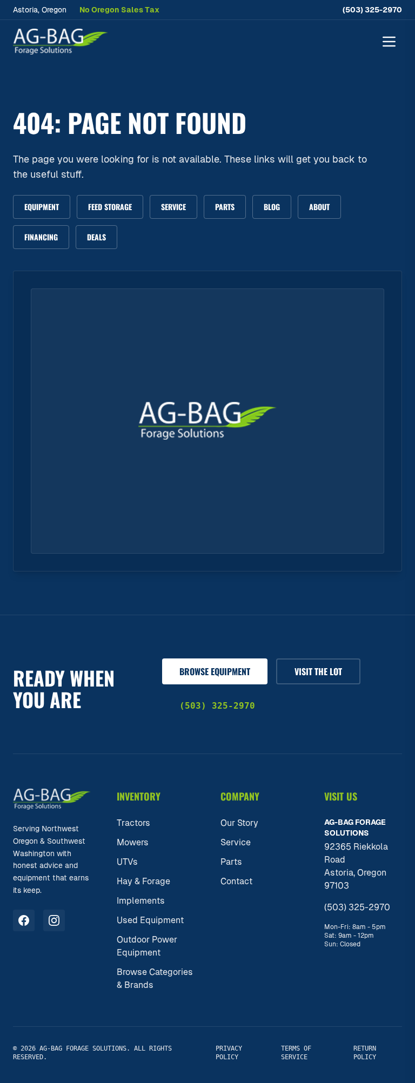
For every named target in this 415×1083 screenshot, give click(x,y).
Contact (236, 881)
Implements (141, 901)
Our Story (239, 823)
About (319, 206)
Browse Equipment (214, 671)
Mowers (133, 842)
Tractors (133, 823)
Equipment (41, 206)
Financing (41, 237)
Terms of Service (296, 1053)
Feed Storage (110, 206)
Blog (272, 206)
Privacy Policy (229, 1053)
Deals (96, 237)
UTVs (127, 862)
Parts (225, 206)
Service (173, 206)
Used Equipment (150, 920)
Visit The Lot (318, 671)
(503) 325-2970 (372, 9)
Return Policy (364, 1053)
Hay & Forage (143, 881)
